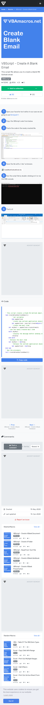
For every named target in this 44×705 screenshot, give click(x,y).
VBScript (16, 536)
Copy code (23, 360)
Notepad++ (15, 115)
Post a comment (13, 446)
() (13, 95)
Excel (15, 653)
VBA (15, 644)
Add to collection (16, 88)
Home (3, 9)
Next (32, 426)
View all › (37, 527)
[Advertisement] (22, 271)
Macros (10, 9)
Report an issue (23, 520)
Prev (12, 426)
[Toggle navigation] (40, 3)
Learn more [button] (8, 695)
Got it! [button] (11, 701)
